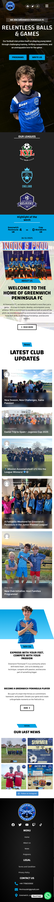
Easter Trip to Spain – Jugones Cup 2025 (26, 432)
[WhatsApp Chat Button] (47, 895)
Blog (6, 465)
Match (11, 518)
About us (27, 843)
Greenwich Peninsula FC (21, 373)
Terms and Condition (27, 866)
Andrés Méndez (18, 535)
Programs (27, 854)
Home (26, 837)
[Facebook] (27, 6)
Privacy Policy (24, 872)
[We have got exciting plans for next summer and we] (40, 750)
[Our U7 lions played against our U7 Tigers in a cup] (13, 750)
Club (10, 465)
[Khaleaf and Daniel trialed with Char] (13, 776)
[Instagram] (37, 6)
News (27, 848)
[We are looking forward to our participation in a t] (40, 776)
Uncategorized (10, 396)
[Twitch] (34, 825)
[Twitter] (32, 6)
